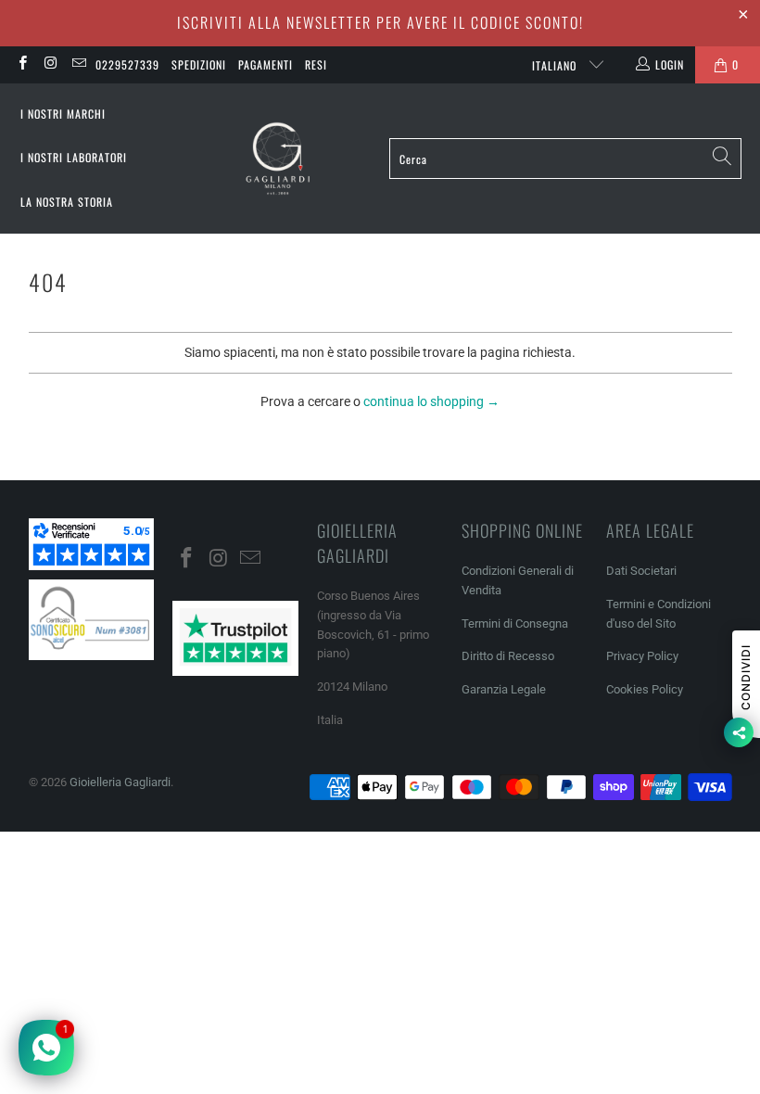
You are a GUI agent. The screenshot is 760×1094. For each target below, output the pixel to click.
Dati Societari (641, 571)
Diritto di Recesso (508, 656)
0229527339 (127, 64)
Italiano (556, 65)
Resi (316, 64)
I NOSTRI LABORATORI (73, 157)
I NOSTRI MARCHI (63, 113)
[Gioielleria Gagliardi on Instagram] (49, 64)
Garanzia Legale (504, 689)
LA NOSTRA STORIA (66, 202)
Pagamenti (265, 64)
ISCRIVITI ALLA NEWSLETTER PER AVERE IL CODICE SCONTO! (380, 22)
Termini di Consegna (515, 623)
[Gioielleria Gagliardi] (278, 159)
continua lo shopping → (431, 401)
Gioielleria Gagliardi (120, 782)
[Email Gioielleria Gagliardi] (78, 64)
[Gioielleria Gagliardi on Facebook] (22, 64)
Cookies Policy (644, 689)
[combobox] (565, 158)
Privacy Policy (642, 656)
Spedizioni (198, 64)
